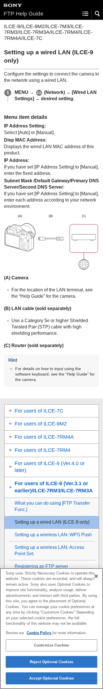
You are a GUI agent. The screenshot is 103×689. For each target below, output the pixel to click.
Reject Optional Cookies (51, 662)
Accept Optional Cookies (51, 678)
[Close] (96, 576)
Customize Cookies (51, 645)
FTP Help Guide (23, 14)
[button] (98, 14)
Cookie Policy (39, 633)
